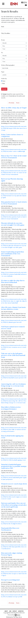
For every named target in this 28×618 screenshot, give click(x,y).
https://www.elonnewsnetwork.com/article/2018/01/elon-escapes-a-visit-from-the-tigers (14, 573)
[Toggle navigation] (3, 4)
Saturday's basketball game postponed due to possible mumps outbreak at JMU (13, 466)
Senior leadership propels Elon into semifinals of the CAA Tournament (12, 253)
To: (2, 52)
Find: (2, 26)
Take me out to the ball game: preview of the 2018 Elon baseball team (13, 355)
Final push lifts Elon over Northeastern (10, 529)
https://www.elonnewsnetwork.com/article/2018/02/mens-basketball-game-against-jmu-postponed (14, 477)
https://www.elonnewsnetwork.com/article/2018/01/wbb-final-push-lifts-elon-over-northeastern (14, 546)
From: (3, 40)
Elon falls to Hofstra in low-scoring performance (11, 408)
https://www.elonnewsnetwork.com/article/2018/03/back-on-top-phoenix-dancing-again (14, 195)
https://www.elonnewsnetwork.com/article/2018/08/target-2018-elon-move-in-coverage (14, 128)
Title (3, 83)
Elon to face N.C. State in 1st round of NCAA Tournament (13, 157)
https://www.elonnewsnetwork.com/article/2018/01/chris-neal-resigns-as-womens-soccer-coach (14, 496)
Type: (2, 72)
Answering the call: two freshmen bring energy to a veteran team (13, 385)
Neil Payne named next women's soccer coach (13, 327)
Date (3, 81)
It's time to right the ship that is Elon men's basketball (12, 281)
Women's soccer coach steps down (14, 484)
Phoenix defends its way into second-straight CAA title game (12, 224)
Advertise (21, 611)
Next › (18, 103)
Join (10, 611)
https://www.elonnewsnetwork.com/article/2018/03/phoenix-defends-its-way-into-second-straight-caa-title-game (14, 245)
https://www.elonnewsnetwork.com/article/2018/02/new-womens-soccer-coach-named (14, 347)
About (6, 611)
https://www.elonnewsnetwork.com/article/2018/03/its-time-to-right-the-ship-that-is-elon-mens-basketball (14, 301)
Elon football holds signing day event (12, 437)
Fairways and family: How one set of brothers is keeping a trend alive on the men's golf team (14, 505)
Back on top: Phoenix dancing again (12, 180)
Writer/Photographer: (8, 65)
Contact (14, 611)
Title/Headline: (5, 33)
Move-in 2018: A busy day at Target (14, 108)
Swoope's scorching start (10, 580)
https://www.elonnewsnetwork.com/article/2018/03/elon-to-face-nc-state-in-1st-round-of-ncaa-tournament (14, 172)
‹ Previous (11, 103)
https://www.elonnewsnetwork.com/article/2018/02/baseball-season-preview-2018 (14, 377)
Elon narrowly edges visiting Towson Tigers (11, 554)
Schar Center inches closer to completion (12, 135)
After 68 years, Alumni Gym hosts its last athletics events (13, 308)
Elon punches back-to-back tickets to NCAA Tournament (14, 203)
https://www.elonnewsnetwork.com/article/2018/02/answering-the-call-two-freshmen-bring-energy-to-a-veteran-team (14, 400)
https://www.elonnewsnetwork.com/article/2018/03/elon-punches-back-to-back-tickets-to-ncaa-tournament (14, 216)
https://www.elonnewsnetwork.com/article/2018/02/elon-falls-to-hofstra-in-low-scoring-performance (14, 429)
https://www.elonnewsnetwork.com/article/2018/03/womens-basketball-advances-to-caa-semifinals (14, 274)
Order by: (4, 78)
